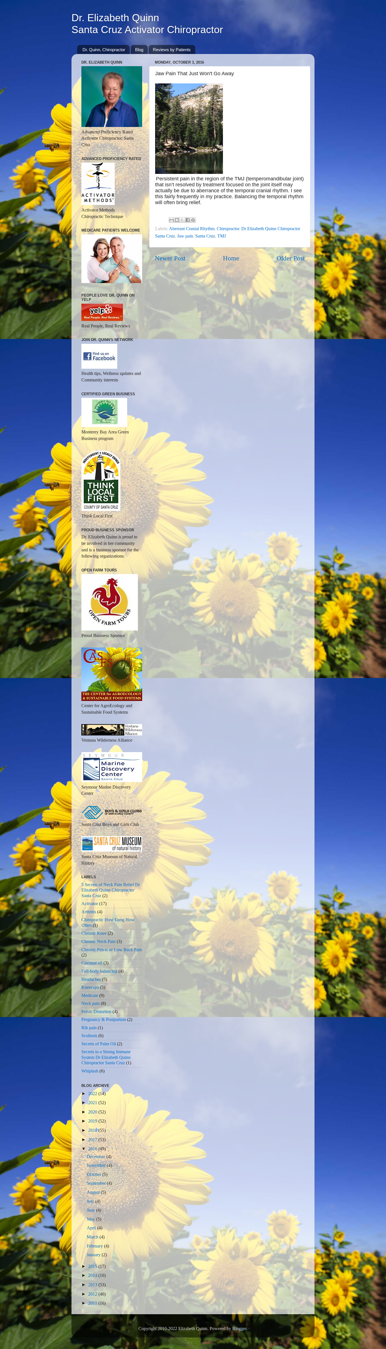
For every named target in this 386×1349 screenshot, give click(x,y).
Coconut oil (91, 963)
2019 (93, 1121)
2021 (93, 1102)
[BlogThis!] (177, 220)
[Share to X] (182, 220)
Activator (89, 903)
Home (231, 258)
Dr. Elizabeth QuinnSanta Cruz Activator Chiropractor (147, 23)
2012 (93, 1294)
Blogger (239, 1328)
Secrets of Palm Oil (98, 1043)
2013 (93, 1284)
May (91, 1219)
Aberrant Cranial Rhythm (191, 228)
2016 (93, 1148)
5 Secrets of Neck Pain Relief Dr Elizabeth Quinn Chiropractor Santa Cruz (110, 890)
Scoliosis (89, 1035)
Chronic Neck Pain (98, 941)
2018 (93, 1130)
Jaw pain (185, 236)
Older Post (291, 258)
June (91, 1210)
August (94, 1192)
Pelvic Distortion (96, 1011)
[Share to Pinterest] (193, 220)
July (91, 1201)
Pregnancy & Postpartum (103, 1019)
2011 (93, 1303)
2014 (93, 1275)
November (97, 1165)
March (93, 1237)
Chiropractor (228, 228)
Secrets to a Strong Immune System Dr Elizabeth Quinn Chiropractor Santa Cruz (106, 1057)
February (95, 1246)
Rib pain (89, 1027)
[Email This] (171, 220)
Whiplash (89, 1071)
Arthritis (88, 911)
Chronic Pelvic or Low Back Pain (111, 949)
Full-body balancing (99, 971)
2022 (93, 1093)
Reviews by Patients (172, 49)
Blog (139, 49)
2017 (93, 1139)
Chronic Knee (94, 933)
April (92, 1228)
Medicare (89, 995)
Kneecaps (90, 987)
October (94, 1174)
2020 (93, 1112)
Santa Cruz (205, 236)
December (96, 1156)
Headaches (91, 979)
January (94, 1254)
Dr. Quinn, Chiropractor (104, 49)
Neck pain (90, 1003)
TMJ (221, 236)
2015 (93, 1266)
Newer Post (170, 258)
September (97, 1183)
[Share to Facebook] (187, 220)
